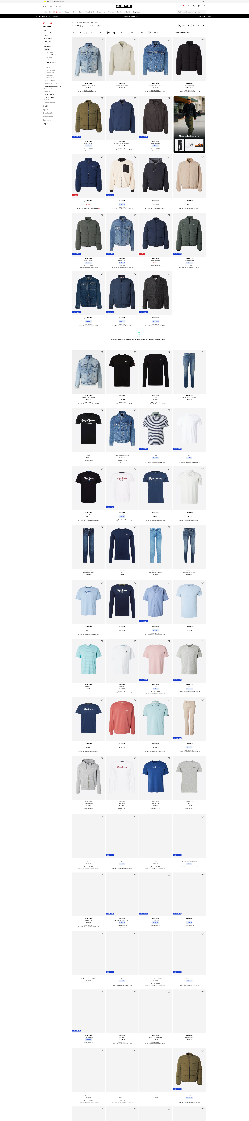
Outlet (47, 1)
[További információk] (88, 93)
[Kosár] (204, 6)
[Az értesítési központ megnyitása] (194, 6)
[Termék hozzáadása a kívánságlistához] (102, 40)
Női (44, 6)
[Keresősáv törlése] (204, 12)
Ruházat (79, 22)
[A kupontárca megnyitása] (183, 6)
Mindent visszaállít (183, 32)
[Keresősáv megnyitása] (178, 12)
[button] (184, 25)
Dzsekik (86, 22)
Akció (82, 33)
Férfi (50, 6)
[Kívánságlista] (199, 6)
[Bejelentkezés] (188, 6)
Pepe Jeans (94, 22)
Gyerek (58, 6)
